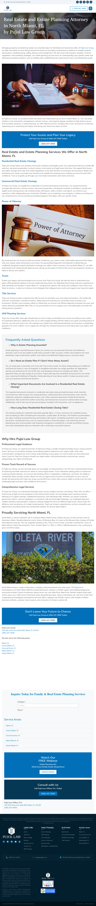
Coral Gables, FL (8, 646)
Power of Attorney (47, 840)
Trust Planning (45, 837)
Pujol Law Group (87, 48)
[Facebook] (81, 2)
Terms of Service (89, 904)
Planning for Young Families (49, 846)
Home (25, 832)
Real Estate (65, 832)
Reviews (26, 840)
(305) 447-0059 (8, 633)
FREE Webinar (28, 849)
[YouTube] (87, 2)
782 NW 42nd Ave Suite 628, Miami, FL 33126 (18, 2)
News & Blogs (28, 837)
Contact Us (27, 846)
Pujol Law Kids (45, 843)
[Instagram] (77, 2)
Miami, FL (5, 643)
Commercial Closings (68, 834)
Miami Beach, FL (8, 651)
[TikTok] (91, 2)
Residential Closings (68, 837)
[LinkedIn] (84, 2)
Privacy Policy (80, 904)
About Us (27, 834)
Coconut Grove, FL (9, 648)
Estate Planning (46, 832)
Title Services (66, 840)
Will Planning (45, 834)
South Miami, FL (8, 653)
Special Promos (28, 843)
